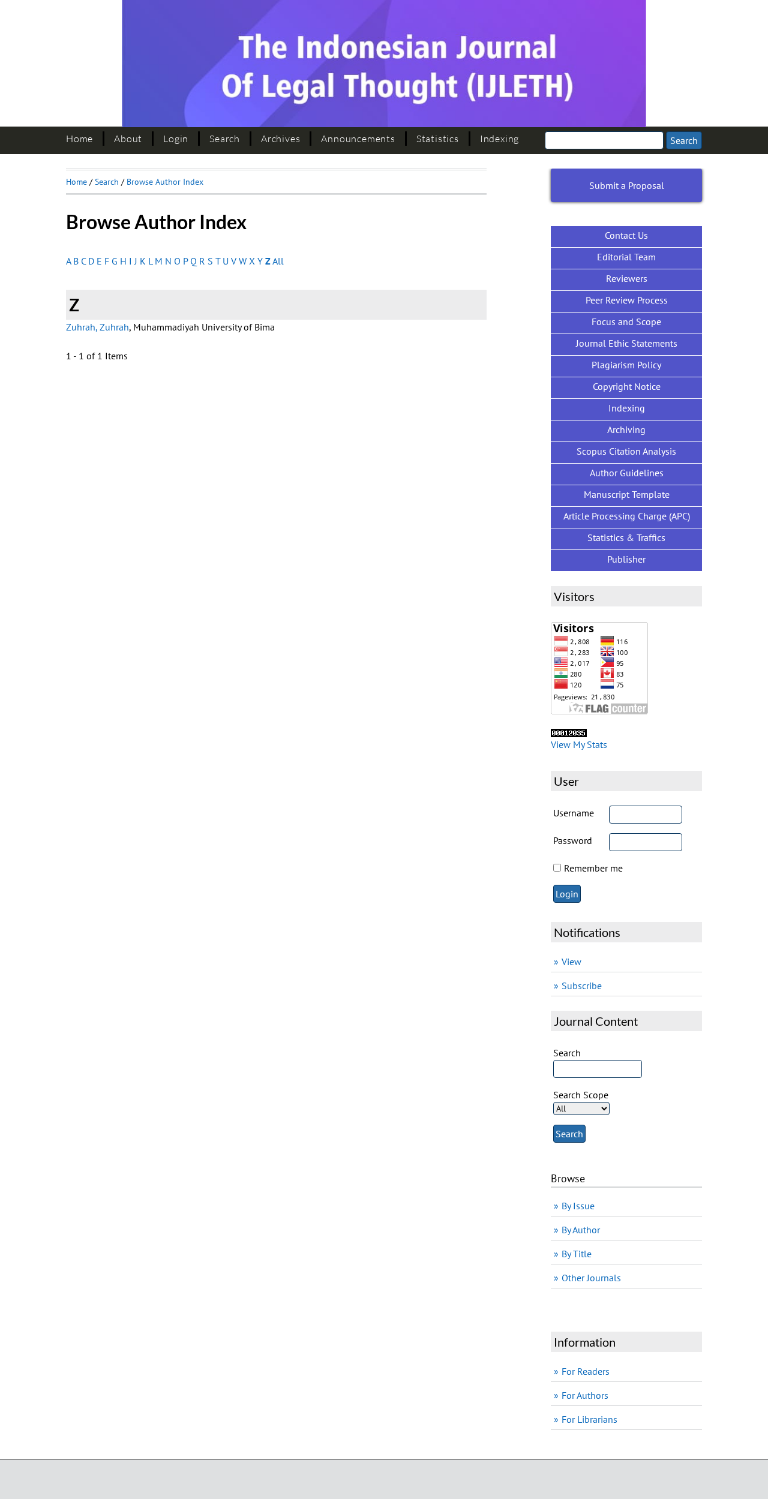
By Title (577, 1254)
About (128, 139)
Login (175, 139)
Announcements (358, 139)
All (278, 261)
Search (224, 139)
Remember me (593, 868)
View (571, 962)
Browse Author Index (165, 181)
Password (572, 840)
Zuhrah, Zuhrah (97, 327)
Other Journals (591, 1278)
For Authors (585, 1395)
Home (79, 139)
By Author (581, 1230)
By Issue (578, 1206)
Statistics (437, 139)
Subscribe (582, 986)
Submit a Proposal (626, 185)
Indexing (499, 139)
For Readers (586, 1371)
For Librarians (589, 1419)
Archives (280, 139)
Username (573, 813)
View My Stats (579, 744)
